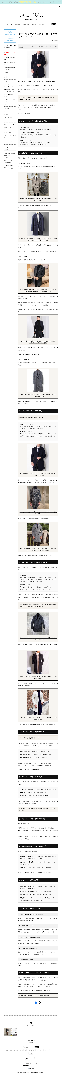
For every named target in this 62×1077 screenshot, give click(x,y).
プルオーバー (46, 1050)
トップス (7, 108)
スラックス (16, 1050)
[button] (26, 24)
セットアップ (8, 117)
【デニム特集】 (9, 132)
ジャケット (53, 1050)
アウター (7, 105)
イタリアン (31, 1053)
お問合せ (7, 158)
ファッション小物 (9, 124)
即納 (7, 1050)
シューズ (7, 114)
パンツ (6, 111)
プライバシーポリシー (10, 160)
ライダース (21, 1050)
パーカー (32, 1050)
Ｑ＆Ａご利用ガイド (9, 162)
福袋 (6, 81)
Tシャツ (41, 1050)
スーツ (6, 121)
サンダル (10, 1050)
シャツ (29, 1050)
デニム (37, 1050)
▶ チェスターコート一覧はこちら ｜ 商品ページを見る (34, 995)
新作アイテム (8, 72)
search (54, 24)
